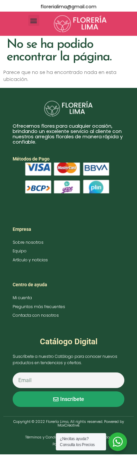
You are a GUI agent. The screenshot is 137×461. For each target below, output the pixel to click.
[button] (33, 20)
